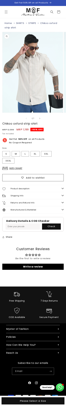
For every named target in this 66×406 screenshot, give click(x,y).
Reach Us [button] (12, 353)
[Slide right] (39, 118)
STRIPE (32, 23)
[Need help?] (60, 387)
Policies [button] (11, 337)
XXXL (8, 160)
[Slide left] (26, 118)
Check (51, 226)
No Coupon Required (27, 141)
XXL (46, 153)
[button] (6, 12)
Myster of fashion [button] (17, 329)
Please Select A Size (33, 400)
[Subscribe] (50, 371)
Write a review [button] (33, 266)
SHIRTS (20, 23)
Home (8, 23)
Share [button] (9, 237)
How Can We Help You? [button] (21, 345)
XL (35, 153)
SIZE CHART (15, 168)
